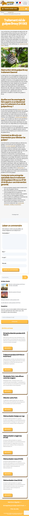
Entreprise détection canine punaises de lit (10, 300)
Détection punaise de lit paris (15, 292)
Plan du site (14, 509)
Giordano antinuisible (10, 146)
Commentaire (6, 233)
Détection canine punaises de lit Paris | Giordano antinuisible (17, 285)
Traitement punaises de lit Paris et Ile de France (13, 355)
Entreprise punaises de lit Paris (13, 505)
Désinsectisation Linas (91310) (12, 480)
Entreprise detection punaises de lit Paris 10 (14, 334)
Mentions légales (14, 502)
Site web (4, 263)
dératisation (6, 204)
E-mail (4, 257)
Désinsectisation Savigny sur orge (14, 416)
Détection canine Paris (10, 398)
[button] (26, 8)
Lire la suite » (8, 348)
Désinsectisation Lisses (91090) (13, 459)
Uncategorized (11, 12)
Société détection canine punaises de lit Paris (10, 302)
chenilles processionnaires (15, 204)
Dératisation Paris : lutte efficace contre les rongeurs (13, 377)
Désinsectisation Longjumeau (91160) (12, 437)
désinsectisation (21, 109)
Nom (3, 252)
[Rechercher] (25, 277)
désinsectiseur (21, 167)
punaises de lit (21, 203)
